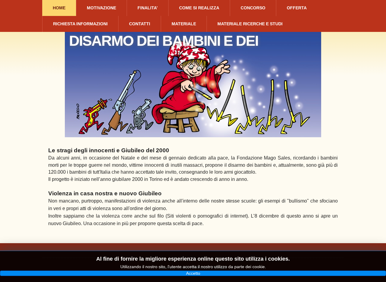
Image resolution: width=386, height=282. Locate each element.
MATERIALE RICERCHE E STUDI (250, 23)
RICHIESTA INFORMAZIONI (80, 23)
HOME (59, 7)
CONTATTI (139, 23)
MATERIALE (184, 23)
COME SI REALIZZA (199, 7)
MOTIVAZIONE (101, 7)
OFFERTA (297, 7)
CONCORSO (253, 7)
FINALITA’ (148, 7)
